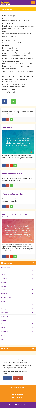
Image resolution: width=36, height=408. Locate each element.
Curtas (3, 301)
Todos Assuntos (6, 343)
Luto (2, 339)
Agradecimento (6, 267)
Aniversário (4, 278)
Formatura (4, 331)
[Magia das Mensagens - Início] (18, 2)
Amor (3, 275)
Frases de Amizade (18, 394)
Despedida (4, 312)
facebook (8, 378)
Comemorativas (6, 297)
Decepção (4, 305)
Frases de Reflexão (18, 397)
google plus (18, 378)
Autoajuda (4, 282)
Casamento (4, 294)
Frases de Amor (18, 391)
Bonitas (3, 286)
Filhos (3, 328)
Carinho (3, 290)
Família (3, 320)
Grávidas (4, 335)
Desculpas (4, 309)
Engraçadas (4, 316)
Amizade (4, 271)
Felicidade (4, 324)
